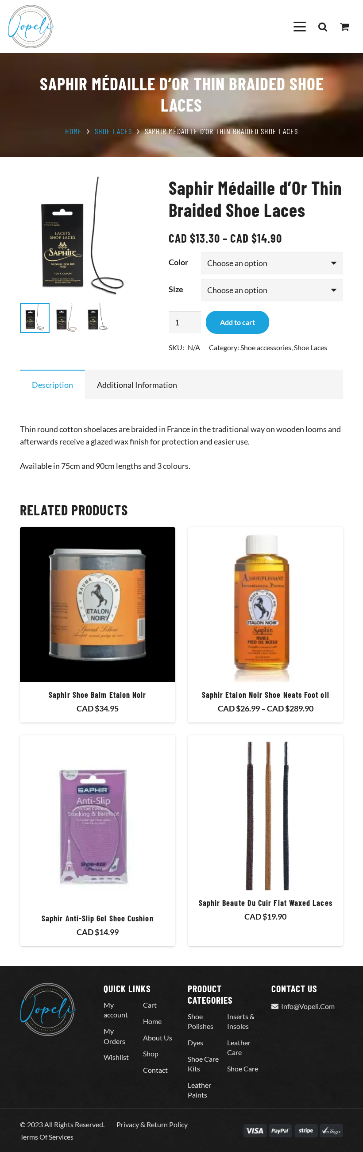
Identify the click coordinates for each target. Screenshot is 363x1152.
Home (73, 131)
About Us (157, 1037)
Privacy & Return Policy (152, 1124)
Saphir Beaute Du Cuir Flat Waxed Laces (265, 903)
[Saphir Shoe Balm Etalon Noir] (97, 604)
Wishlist (116, 1057)
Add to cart (237, 322)
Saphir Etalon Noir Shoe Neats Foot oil (265, 695)
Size (176, 289)
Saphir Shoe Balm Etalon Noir (97, 695)
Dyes (195, 1042)
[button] (299, 26)
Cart (150, 1005)
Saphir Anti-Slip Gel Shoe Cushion (98, 918)
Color (178, 262)
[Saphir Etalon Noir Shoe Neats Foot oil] (265, 604)
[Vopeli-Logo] (31, 26)
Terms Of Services (46, 1137)
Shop (150, 1053)
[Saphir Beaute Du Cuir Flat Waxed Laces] (265, 812)
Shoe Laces (113, 131)
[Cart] (344, 26)
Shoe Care (242, 1068)
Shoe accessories (265, 347)
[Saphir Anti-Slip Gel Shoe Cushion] (97, 820)
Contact (155, 1070)
